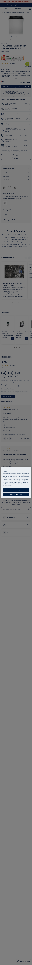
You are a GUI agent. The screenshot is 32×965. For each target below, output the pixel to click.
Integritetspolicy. (8, 485)
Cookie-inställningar (16, 489)
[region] (16, 482)
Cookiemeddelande (17, 483)
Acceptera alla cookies (16, 494)
